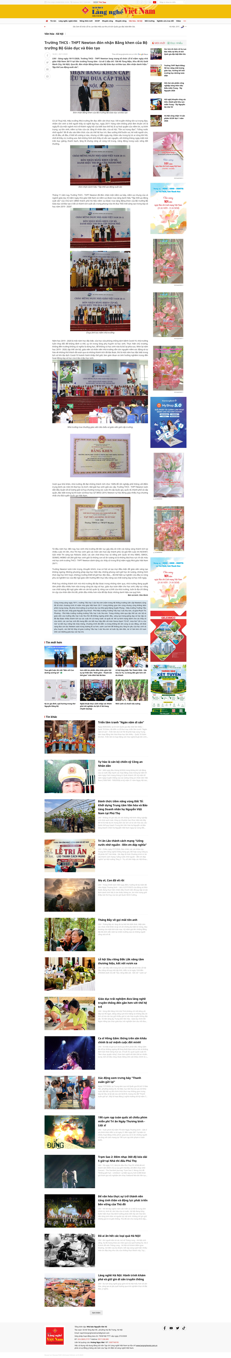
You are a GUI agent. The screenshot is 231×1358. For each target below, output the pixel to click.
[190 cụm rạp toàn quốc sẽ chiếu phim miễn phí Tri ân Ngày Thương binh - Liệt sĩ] (70, 1132)
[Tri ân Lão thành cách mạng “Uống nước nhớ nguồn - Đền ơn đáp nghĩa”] (70, 855)
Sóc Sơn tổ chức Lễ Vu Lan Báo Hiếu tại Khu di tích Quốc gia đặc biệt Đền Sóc (80, 26)
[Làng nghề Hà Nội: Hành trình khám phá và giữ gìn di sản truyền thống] (70, 1290)
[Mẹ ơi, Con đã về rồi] (70, 895)
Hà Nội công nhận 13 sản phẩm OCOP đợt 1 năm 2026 (174, 118)
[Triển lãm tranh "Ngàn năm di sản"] (70, 737)
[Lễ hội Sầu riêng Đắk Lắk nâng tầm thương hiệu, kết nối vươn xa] (70, 974)
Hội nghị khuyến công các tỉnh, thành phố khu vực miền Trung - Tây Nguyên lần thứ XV (175, 103)
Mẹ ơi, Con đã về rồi (111, 880)
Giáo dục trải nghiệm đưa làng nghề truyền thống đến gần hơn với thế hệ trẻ (122, 1002)
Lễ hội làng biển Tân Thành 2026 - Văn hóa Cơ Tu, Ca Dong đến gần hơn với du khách (131, 672)
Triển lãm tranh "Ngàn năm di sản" (121, 722)
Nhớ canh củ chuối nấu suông (128, 703)
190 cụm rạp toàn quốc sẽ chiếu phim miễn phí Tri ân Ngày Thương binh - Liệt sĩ (122, 1121)
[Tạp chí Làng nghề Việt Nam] (55, 1335)
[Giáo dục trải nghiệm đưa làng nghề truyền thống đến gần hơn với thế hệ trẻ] (70, 1013)
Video (178, 21)
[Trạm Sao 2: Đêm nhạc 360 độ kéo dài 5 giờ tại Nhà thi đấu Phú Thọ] (70, 1171)
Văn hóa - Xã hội (135, 21)
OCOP (97, 21)
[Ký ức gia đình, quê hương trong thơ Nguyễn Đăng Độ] (61, 690)
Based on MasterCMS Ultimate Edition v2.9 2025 (64, 1355)
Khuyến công (107, 21)
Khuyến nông (120, 21)
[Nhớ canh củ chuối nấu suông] (132, 690)
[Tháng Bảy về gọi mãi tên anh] (70, 934)
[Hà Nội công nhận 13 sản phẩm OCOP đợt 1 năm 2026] (156, 120)
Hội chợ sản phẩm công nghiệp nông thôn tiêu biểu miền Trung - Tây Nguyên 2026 (174, 87)
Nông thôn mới (86, 21)
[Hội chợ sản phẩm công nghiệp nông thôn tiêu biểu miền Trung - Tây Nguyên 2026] (156, 88)
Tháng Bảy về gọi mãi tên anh (117, 920)
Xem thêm (96, 1313)
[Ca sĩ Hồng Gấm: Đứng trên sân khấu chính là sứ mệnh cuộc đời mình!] (70, 1053)
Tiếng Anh (154, 2)
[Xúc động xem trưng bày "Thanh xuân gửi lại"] (70, 1092)
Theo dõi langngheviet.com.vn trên (124, 54)
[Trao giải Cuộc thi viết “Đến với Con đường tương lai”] (61, 656)
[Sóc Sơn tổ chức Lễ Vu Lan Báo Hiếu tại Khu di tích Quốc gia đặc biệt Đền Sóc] (156, 54)
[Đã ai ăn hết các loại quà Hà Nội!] (70, 1250)
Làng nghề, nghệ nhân (68, 21)
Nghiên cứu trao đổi (165, 21)
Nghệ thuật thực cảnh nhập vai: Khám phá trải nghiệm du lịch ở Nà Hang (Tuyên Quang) (96, 706)
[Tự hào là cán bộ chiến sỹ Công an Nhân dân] (70, 776)
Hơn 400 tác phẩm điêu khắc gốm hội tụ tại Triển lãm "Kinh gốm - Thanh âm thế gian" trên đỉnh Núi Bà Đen (96, 672)
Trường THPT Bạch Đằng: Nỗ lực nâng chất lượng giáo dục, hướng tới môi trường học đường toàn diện (174, 70)
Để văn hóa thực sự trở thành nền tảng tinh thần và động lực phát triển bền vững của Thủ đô (123, 1200)
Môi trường (149, 21)
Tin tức (53, 21)
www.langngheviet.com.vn (146, 1345)
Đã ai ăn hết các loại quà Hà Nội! (119, 1236)
